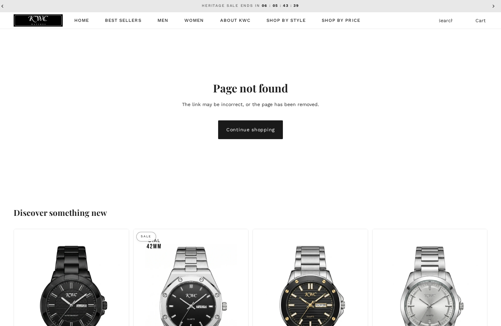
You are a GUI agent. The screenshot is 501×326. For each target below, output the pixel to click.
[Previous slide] (24, 305)
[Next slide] (118, 305)
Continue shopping (250, 129)
